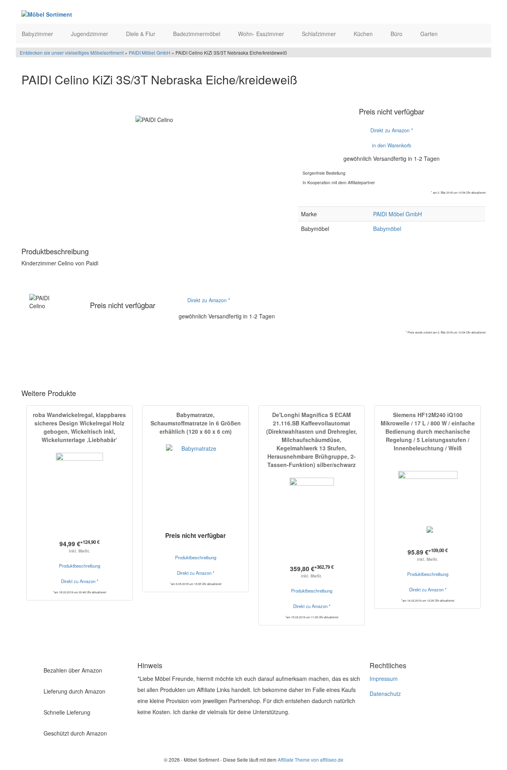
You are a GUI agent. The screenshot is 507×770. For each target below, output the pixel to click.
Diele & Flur (141, 34)
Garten (429, 34)
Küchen (364, 34)
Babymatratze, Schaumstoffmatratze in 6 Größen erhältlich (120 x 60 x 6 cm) (196, 423)
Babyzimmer (38, 34)
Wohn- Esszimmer (262, 34)
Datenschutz (385, 694)
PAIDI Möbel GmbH (149, 52)
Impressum (384, 678)
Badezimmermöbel (197, 34)
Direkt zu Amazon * (391, 130)
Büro (397, 34)
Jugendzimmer (90, 34)
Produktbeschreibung (79, 565)
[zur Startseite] (118, 14)
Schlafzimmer (319, 34)
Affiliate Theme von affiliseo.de (310, 759)
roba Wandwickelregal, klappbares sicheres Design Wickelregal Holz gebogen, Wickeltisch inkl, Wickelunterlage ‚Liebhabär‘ (79, 427)
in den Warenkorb (391, 145)
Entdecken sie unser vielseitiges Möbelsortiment (72, 52)
